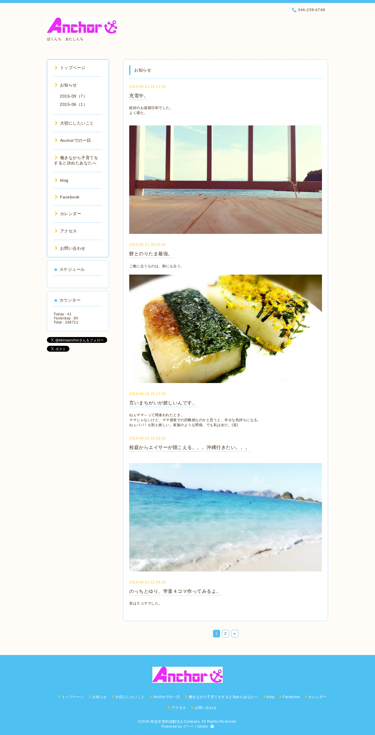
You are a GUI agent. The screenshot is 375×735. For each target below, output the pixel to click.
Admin (202, 726)
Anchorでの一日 (75, 140)
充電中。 (139, 95)
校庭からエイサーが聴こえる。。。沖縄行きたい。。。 (189, 447)
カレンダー (70, 213)
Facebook (70, 197)
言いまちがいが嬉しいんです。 (163, 402)
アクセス (68, 231)
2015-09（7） (73, 96)
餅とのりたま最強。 (151, 253)
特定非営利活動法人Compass (175, 721)
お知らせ (68, 85)
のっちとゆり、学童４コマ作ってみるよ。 (175, 591)
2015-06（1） (73, 104)
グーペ (188, 726)
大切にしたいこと (77, 123)
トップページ (73, 67)
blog (64, 180)
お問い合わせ (73, 248)
